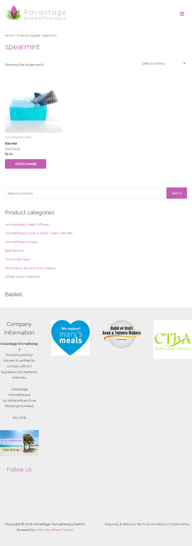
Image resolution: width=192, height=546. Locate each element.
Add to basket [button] (25, 164)
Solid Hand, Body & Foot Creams (30, 268)
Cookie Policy (179, 524)
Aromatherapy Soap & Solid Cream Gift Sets (38, 233)
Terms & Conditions (152, 524)
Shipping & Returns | (120, 524)
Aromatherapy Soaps (21, 242)
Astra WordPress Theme (54, 530)
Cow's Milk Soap (17, 259)
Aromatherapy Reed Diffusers (27, 224)
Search (177, 193)
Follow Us (19, 469)
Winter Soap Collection (22, 277)
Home (9, 35)
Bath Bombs (14, 250)
